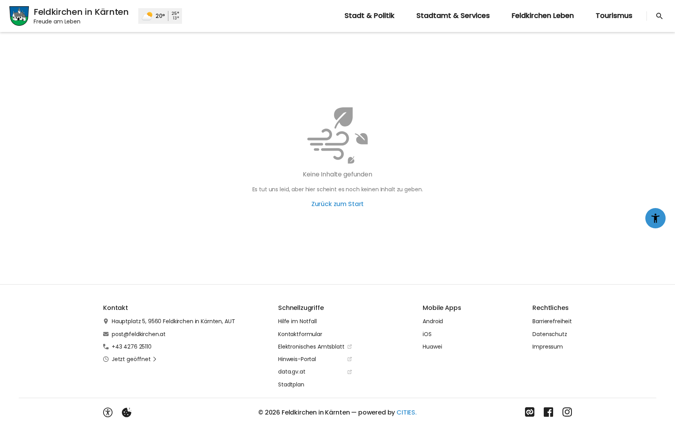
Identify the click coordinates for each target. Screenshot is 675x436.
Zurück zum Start (337, 203)
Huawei (432, 347)
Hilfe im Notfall (297, 321)
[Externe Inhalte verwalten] (126, 412)
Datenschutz (549, 334)
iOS (427, 334)
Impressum (547, 347)
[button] (134, 359)
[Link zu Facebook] (548, 412)
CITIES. (406, 412)
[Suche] (659, 16)
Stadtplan (291, 384)
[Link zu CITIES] (529, 412)
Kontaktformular (300, 334)
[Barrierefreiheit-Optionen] (107, 412)
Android (433, 321)
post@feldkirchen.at (139, 334)
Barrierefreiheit (552, 321)
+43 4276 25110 (132, 347)
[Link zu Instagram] (567, 412)
